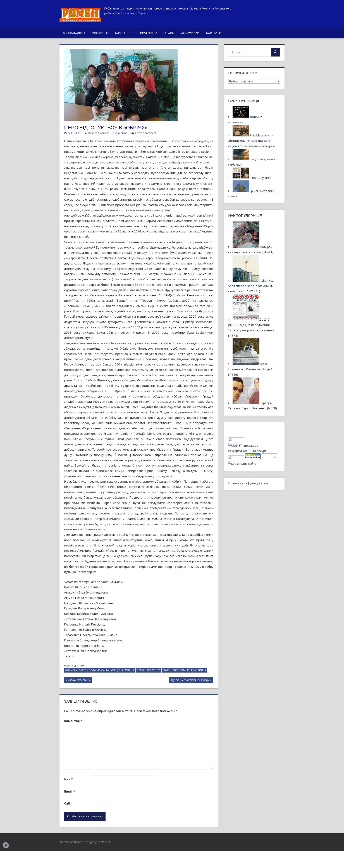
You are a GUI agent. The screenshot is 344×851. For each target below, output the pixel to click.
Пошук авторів (242, 73)
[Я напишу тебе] (241, 178)
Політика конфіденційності (248, 483)
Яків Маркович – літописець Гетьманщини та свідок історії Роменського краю (251, 140)
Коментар (73, 721)
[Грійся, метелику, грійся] (241, 191)
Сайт (68, 803)
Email (69, 791)
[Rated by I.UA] (236, 440)
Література (144, 33)
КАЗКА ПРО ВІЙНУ (79, 680)
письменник (126, 670)
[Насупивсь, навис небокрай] (241, 159)
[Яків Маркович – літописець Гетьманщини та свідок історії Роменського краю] (241, 135)
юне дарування (196, 670)
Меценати (100, 33)
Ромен (167, 670)
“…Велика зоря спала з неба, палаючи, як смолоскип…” (251, 285)
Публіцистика (119, 133)
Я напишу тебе (260, 178)
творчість (179, 670)
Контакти (213, 33)
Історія (120, 33)
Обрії (113, 670)
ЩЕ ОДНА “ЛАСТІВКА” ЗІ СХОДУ (190, 680)
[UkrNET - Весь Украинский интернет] (254, 451)
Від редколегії (74, 33)
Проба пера (153, 670)
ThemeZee (103, 842)
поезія (141, 670)
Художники (190, 33)
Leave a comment (145, 133)
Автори (168, 33)
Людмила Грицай (75, 670)
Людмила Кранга (99, 670)
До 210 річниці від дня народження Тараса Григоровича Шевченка (251, 324)
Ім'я (68, 779)
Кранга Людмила (98, 133)
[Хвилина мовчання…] (241, 117)
